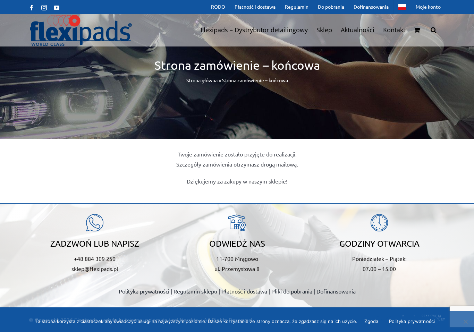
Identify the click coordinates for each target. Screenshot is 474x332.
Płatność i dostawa (244, 291)
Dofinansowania (336, 291)
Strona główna (202, 80)
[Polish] (402, 7)
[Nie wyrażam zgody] (465, 321)
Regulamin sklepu (195, 291)
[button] (434, 29)
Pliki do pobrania (291, 291)
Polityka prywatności (144, 291)
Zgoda (371, 321)
